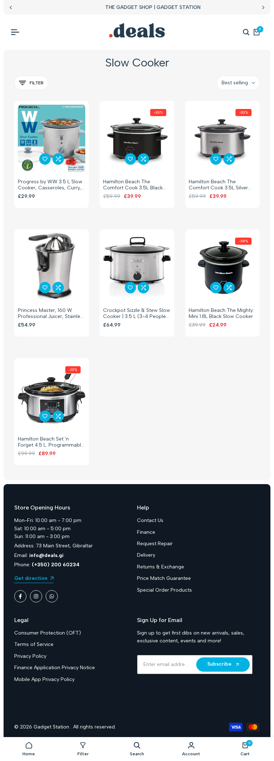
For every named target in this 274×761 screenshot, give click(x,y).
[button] (45, 159)
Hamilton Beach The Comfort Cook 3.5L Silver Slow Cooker (218, 185)
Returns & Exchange (160, 567)
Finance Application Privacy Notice (54, 668)
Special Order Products (164, 590)
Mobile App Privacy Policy (44, 679)
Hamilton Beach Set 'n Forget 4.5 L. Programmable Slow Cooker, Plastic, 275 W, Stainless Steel (51, 442)
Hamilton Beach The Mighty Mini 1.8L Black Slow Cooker (221, 313)
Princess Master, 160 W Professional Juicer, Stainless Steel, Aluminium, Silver (51, 314)
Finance (146, 532)
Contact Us (150, 520)
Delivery (146, 555)
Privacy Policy (30, 656)
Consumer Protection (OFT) (47, 633)
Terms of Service (34, 644)
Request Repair (155, 544)
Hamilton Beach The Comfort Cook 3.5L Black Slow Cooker (133, 185)
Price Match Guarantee (164, 578)
